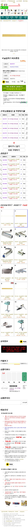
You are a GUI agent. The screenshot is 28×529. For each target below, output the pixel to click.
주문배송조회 (11, 1)
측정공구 (13, 10)
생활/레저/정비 (27, 13)
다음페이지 (23, 363)
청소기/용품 (3, 13)
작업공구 (3, 10)
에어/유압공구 (10, 10)
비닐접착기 (21, 20)
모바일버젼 (22, 511)
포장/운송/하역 (27, 10)
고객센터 (20, 1)
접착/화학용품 (23, 13)
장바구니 (4, 1)
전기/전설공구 (20, 10)
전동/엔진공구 (6, 10)
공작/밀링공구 (10, 13)
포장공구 (14, 20)
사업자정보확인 (4, 511)
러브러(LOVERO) (14, 66)
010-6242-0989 (9, 521)
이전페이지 (5, 363)
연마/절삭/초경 (6, 13)
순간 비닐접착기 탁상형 (13, 159)
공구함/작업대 (23, 10)
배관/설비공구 (13, 13)
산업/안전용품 (20, 13)
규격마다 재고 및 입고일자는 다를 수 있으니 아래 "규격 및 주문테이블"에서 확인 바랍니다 (14, 89)
